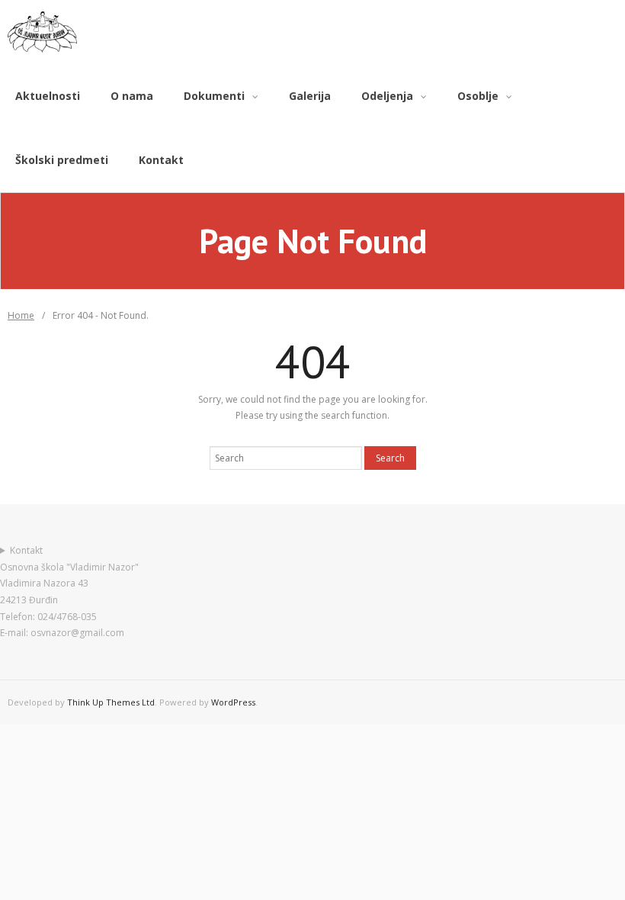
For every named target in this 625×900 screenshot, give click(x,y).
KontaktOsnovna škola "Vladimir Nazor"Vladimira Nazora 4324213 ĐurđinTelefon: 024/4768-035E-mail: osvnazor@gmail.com (69, 591)
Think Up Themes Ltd (111, 702)
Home (21, 315)
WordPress (233, 702)
